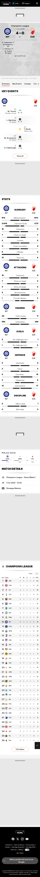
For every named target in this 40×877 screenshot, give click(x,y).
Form (30, 573)
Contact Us (8, 845)
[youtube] (27, 839)
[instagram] (22, 839)
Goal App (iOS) (30, 847)
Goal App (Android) (18, 847)
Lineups (27, 84)
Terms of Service (19, 845)
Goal (13, 870)
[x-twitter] (17, 839)
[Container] (7, 33)
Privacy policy (30, 845)
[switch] (36, 573)
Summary (6, 84)
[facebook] (13, 839)
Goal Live (13, 849)
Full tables (20, 749)
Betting (21, 849)
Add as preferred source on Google (21, 860)
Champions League (20, 26)
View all (20, 156)
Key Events (17, 84)
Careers (7, 847)
